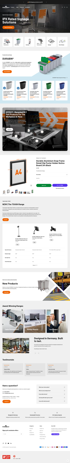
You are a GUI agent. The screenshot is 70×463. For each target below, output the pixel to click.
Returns (41, 432)
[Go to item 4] (16, 191)
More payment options (60, 188)
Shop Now (9, 129)
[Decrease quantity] (37, 180)
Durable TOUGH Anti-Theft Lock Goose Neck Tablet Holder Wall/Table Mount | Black (38, 237)
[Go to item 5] (20, 192)
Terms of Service (43, 436)
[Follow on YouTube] (8, 443)
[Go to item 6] (24, 192)
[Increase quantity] (41, 180)
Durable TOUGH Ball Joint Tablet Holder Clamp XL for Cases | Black (55, 235)
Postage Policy (42, 434)
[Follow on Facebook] (3, 443)
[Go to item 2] (8, 191)
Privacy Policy (42, 438)
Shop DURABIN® (7, 71)
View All (5, 219)
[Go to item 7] (28, 192)
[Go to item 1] (4, 192)
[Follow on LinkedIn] (11, 443)
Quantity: (38, 178)
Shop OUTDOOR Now (8, 27)
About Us (41, 430)
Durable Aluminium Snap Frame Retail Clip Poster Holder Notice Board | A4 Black (50, 163)
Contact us (7, 401)
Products (12, 7)
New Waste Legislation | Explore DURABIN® (35, 2)
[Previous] (23, 2)
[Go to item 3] (12, 192)
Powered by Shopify (12, 447)
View (17, 244)
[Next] (46, 2)
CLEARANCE (27, 7)
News (17, 7)
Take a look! (6, 292)
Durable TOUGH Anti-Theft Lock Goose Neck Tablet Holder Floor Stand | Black (21, 239)
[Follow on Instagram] (5, 443)
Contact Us (22, 7)
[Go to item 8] (32, 191)
